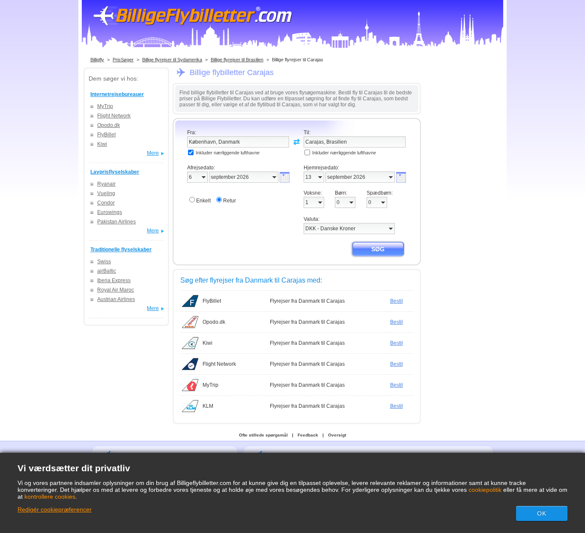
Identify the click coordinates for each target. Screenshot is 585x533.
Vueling (106, 193)
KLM (208, 406)
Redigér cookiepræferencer (55, 509)
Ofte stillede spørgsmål (263, 435)
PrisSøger (123, 59)
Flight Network (114, 116)
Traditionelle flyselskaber (121, 250)
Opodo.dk (108, 125)
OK (541, 513)
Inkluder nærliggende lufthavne (228, 152)
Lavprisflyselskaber (114, 172)
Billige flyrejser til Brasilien (237, 59)
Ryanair (106, 184)
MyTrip (105, 106)
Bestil (396, 301)
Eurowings (109, 212)
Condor (106, 203)
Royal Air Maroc (115, 290)
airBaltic (106, 271)
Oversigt (337, 435)
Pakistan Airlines (116, 222)
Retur (229, 201)
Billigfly (97, 59)
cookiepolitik (485, 489)
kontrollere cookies (49, 496)
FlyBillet (106, 135)
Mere (153, 153)
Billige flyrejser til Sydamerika (172, 59)
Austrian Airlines (116, 299)
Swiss (104, 262)
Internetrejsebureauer (117, 94)
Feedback (308, 435)
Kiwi (102, 144)
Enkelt (203, 201)
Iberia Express (114, 280)
